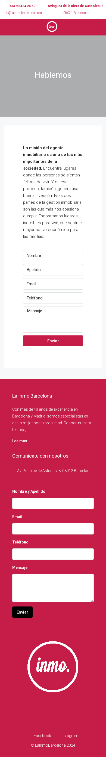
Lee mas (19, 441)
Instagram (69, 736)
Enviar (53, 340)
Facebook (42, 736)
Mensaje (19, 567)
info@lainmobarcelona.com (22, 13)
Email (17, 517)
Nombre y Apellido (28, 491)
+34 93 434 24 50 (22, 6)
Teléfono (20, 542)
